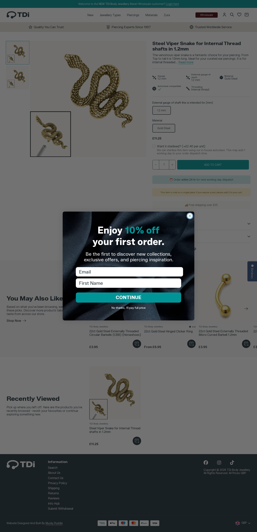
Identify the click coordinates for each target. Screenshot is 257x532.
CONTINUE (128, 297)
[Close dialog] (190, 216)
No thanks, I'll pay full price (128, 308)
